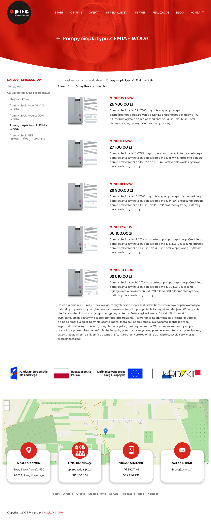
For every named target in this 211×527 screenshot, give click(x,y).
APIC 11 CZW (121, 141)
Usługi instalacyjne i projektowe (28, 93)
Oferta (80, 493)
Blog (141, 493)
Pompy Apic (15, 86)
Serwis (113, 493)
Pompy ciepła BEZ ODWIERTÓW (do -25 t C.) (27, 137)
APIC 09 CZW (122, 98)
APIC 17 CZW (121, 227)
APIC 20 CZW (122, 270)
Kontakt (153, 493)
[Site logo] (19, 12)
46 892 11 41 (131, 469)
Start (56, 493)
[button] (106, 431)
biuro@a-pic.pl (182, 469)
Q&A (60, 512)
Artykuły (49, 512)
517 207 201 (80, 475)
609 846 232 (131, 475)
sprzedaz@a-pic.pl (80, 469)
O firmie (68, 493)
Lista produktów (18, 99)
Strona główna (67, 80)
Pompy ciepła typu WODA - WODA (28, 117)
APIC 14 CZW (121, 184)
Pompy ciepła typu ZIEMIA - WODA (28, 127)
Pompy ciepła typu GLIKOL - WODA (28, 107)
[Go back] (58, 38)
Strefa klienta (97, 493)
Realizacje (128, 493)
